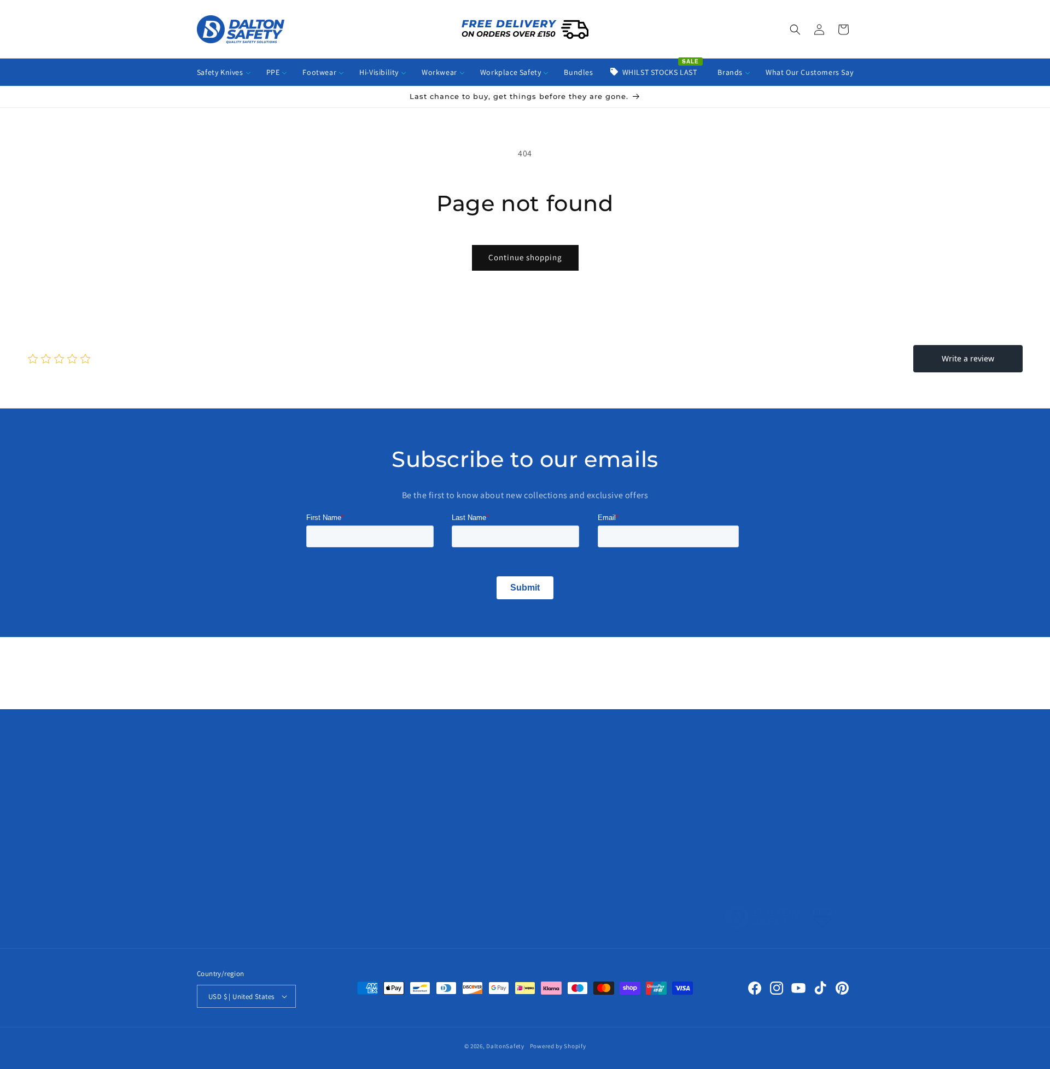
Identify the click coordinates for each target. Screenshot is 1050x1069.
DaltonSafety (505, 1046)
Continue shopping (525, 257)
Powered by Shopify (558, 1046)
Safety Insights (355, 850)
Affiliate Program (227, 834)
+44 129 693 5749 (769, 786)
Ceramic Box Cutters (629, 787)
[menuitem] (224, 72)
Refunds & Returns (362, 787)
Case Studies (219, 818)
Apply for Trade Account (503, 834)
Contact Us (216, 802)
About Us (213, 787)
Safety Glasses (618, 802)
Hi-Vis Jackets (617, 834)
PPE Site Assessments (499, 802)
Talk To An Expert (755, 813)
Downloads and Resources (508, 818)
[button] (795, 29)
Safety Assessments (495, 787)
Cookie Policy (353, 818)
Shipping (344, 802)
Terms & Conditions (363, 834)
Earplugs (609, 818)
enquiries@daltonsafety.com (776, 799)
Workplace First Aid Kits (635, 850)
